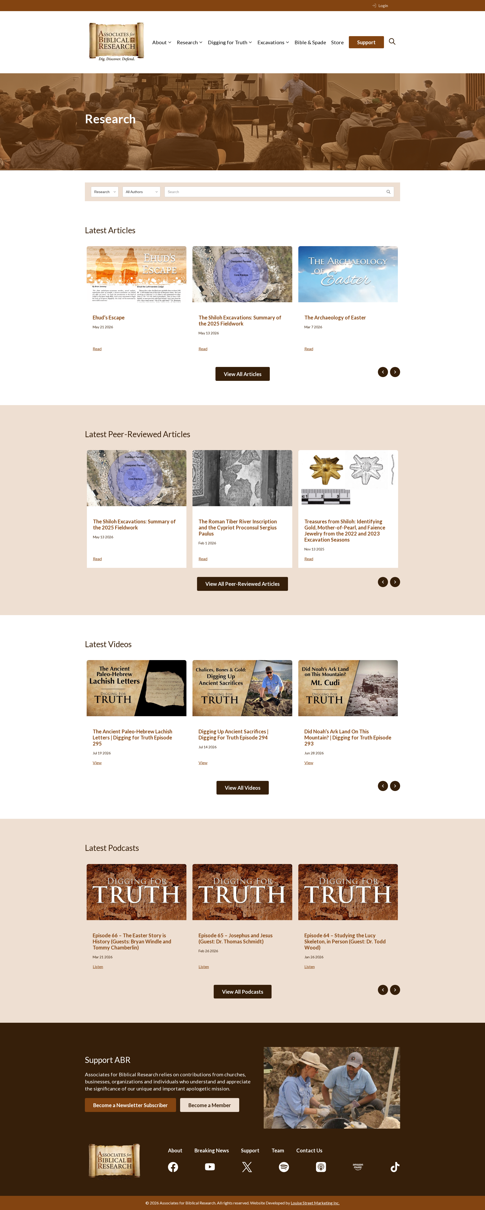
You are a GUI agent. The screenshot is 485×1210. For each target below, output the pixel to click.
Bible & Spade (310, 42)
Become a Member (209, 1105)
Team (278, 1150)
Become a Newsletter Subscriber (130, 1105)
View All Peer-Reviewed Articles (242, 584)
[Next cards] (395, 372)
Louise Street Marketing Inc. (315, 1202)
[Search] (392, 41)
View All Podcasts (242, 992)
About (159, 42)
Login (383, 5)
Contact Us (309, 1150)
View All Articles (242, 374)
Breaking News (212, 1150)
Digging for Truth (227, 42)
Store (337, 42)
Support (366, 42)
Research (187, 42)
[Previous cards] (383, 372)
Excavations (270, 42)
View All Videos (242, 788)
